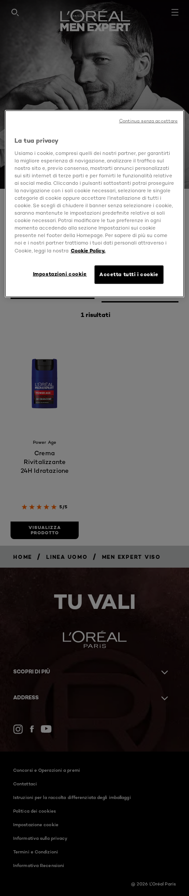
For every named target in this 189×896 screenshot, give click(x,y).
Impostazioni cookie (60, 273)
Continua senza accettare (148, 121)
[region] (95, 203)
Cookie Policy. (88, 250)
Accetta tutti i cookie (129, 274)
